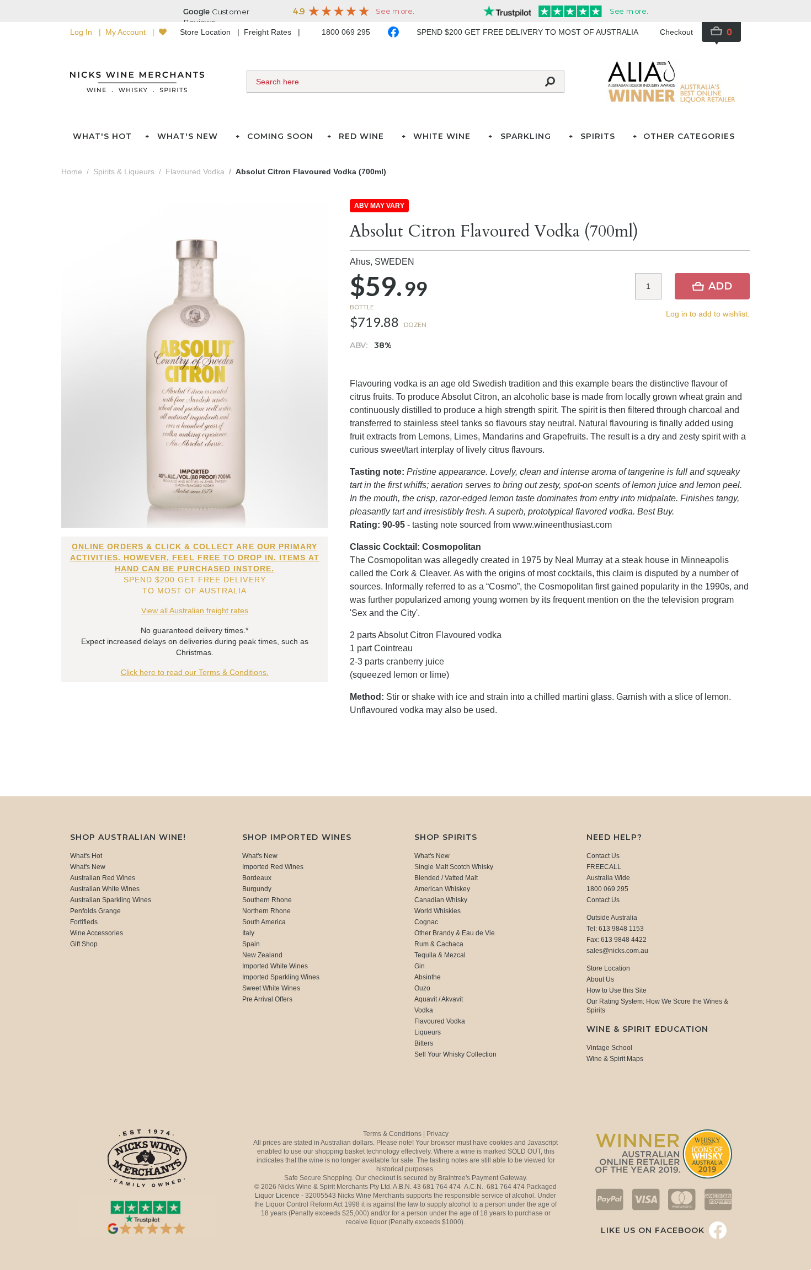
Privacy (437, 1134)
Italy (248, 933)
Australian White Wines (105, 889)
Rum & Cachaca (438, 944)
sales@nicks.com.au (617, 951)
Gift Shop (84, 944)
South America (264, 922)
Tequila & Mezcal (440, 955)
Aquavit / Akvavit (438, 999)
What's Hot (102, 136)
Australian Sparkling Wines (110, 900)
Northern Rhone (266, 911)
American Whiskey (442, 889)
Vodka (423, 1010)
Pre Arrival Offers (267, 999)
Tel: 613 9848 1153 (615, 929)
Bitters (423, 1043)
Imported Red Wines (272, 867)
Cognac (426, 922)
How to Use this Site (616, 990)
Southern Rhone (267, 900)
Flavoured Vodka (439, 1021)
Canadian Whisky (440, 900)
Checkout (676, 32)
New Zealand (262, 955)
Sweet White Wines (271, 988)
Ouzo (422, 988)
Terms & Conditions (393, 1134)
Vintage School (609, 1048)
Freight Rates (269, 32)
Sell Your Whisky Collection (455, 1054)
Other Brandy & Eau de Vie (454, 933)
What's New (87, 867)
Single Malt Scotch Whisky (453, 867)
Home (71, 171)
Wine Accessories (96, 933)
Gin (419, 966)
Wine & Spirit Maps (614, 1059)
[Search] (550, 81)
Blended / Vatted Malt (446, 878)
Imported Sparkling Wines (280, 977)
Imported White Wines (275, 966)
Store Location (206, 32)
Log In (82, 32)
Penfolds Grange (95, 911)
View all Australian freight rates (194, 610)
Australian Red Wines (102, 878)
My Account (126, 32)
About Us (600, 979)
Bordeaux (256, 878)
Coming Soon (280, 136)
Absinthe (427, 977)
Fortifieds (84, 922)
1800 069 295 (346, 32)
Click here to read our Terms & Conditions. (195, 672)
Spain (251, 944)
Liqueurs (427, 1032)
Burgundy (256, 889)
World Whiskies (437, 911)
